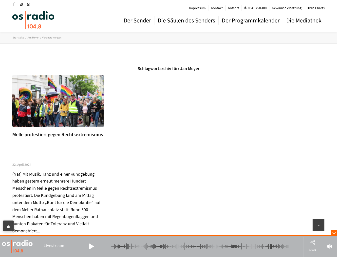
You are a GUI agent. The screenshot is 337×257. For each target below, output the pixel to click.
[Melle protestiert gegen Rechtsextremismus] (58, 101)
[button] (91, 246)
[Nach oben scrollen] (318, 225)
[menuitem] (197, 8)
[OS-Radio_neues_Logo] (33, 20)
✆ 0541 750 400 (255, 8)
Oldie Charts (316, 8)
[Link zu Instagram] (21, 4)
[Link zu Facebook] (14, 4)
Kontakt (217, 8)
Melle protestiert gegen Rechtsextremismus (57, 134)
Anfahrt (233, 8)
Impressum (197, 8)
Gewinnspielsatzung (286, 8)
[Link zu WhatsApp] (28, 4)
